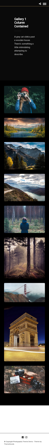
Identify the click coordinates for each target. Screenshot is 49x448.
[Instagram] (26, 437)
